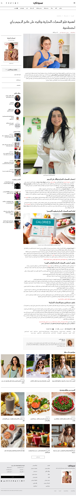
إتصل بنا (55, 490)
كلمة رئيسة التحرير (12, 70)
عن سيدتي (35, 471)
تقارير (49, 477)
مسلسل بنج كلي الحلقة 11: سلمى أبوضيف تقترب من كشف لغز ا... (8, 154)
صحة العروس (39, 333)
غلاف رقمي (35, 483)
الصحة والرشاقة (9, 467)
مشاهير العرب (12, 160)
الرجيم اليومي (26, 331)
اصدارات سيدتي (47, 483)
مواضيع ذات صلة (69, 352)
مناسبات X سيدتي (34, 468)
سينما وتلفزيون (11, 134)
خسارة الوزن (36, 331)
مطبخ (21, 8)
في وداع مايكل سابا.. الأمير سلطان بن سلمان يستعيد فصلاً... (8, 145)
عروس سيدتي (33, 333)
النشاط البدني (53, 333)
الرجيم (49, 266)
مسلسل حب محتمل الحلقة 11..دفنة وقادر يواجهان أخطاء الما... (8, 136)
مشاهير (60, 8)
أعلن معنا (60, 490)
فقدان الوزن (52, 182)
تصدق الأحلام (18, 80)
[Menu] (74, 3)
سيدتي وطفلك (39, 8)
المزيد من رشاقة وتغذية (67, 390)
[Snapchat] (15, 3)
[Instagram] (9, 3)
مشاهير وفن (21, 469)
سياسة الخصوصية (66, 490)
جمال (52, 8)
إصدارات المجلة (11, 38)
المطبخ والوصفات (8, 469)
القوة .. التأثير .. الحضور (17, 74)
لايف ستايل (32, 8)
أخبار (13, 143)
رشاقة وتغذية (73, 32)
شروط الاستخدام (73, 490)
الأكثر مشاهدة (16, 180)
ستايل (49, 474)
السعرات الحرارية (66, 182)
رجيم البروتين (65, 333)
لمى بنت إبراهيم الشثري (10, 97)
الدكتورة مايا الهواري (10, 111)
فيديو (15, 8)
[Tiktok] (11, 3)
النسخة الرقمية (11, 63)
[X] (13, 3)
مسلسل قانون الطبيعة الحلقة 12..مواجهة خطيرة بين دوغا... (8, 221)
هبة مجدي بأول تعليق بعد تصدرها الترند (8, 172)
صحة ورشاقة (46, 8)
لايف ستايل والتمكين (20, 467)
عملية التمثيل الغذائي (46, 333)
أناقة (56, 8)
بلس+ (27, 8)
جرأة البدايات (18, 85)
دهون (53, 255)
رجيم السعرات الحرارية (54, 331)
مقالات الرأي (17, 93)
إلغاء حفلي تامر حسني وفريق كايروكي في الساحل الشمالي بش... (8, 163)
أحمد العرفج (12, 119)
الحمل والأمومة (9, 471)
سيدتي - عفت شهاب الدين (64, 32)
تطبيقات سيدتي (34, 480)
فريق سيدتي (35, 477)
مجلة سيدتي (35, 465)
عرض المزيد (38, 457)
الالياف (73, 333)
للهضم (27, 197)
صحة (49, 379)
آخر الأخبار (35, 486)
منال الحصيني (11, 124)
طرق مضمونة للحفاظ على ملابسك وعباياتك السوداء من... (9, 183)
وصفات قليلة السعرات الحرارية (44, 331)
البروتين (70, 333)
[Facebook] (6, 3)
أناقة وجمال (21, 471)
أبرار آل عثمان (11, 104)
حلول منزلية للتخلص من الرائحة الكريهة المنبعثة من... (8, 202)
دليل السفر (48, 486)
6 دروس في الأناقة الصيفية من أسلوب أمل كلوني (8, 192)
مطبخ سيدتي (47, 468)
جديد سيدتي (16, 132)
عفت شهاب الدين (62, 339)
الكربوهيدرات (28, 204)
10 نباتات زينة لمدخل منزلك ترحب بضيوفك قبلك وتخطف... (8, 213)
